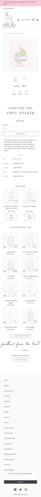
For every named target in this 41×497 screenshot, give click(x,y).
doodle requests (9, 459)
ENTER (20, 482)
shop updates (8, 449)
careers (6, 422)
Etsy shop (7, 396)
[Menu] (37, 20)
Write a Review (22, 360)
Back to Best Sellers (22, 336)
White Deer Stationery (22, 494)
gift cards (7, 406)
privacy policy (8, 433)
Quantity (5, 125)
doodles (6, 385)
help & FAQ (7, 443)
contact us (7, 464)
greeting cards (8, 391)
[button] (20, 350)
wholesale (7, 401)
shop (4, 33)
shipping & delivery (10, 454)
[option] (14, 79)
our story (7, 417)
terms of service (9, 428)
